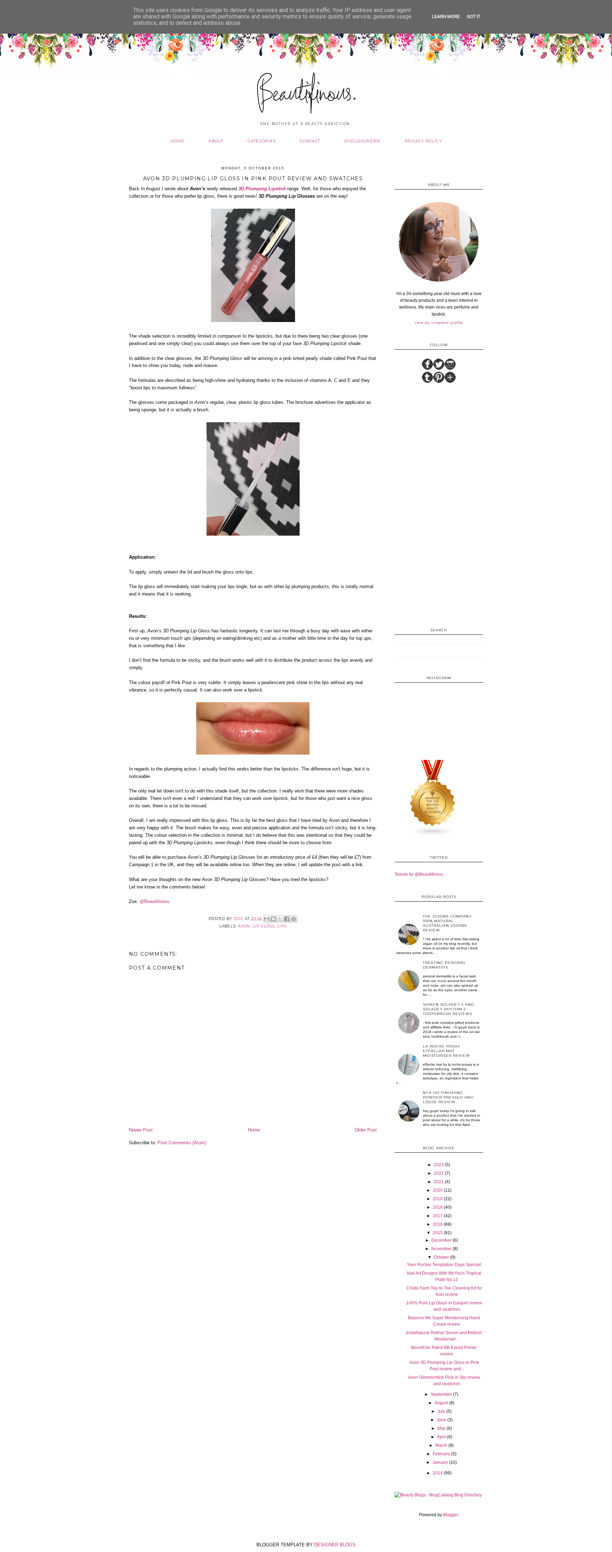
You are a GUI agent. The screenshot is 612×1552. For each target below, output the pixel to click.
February (441, 1453)
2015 (438, 1232)
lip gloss (263, 926)
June (441, 1419)
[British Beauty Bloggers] (433, 835)
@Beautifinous (155, 901)
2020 (438, 1190)
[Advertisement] (439, 504)
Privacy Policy (423, 141)
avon (244, 926)
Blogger (450, 1514)
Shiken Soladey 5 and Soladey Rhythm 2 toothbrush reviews (448, 1009)
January (440, 1462)
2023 (439, 1164)
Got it (473, 16)
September (441, 1394)
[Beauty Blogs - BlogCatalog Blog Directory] (438, 1494)
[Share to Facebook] (286, 918)
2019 (438, 1198)
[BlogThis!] (273, 918)
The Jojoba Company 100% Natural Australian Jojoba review (447, 923)
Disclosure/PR (362, 141)
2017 (438, 1215)
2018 (438, 1207)
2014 (438, 1473)
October (441, 1257)
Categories (262, 141)
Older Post (366, 1130)
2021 (439, 1181)
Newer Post (141, 1130)
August (441, 1402)
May (441, 1428)
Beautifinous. (306, 95)
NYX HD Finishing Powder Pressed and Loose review (448, 1097)
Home (177, 141)
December (441, 1240)
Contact (310, 141)
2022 (439, 1173)
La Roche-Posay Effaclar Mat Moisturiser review (446, 1051)
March (441, 1445)
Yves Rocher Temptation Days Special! (444, 1264)
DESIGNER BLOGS (335, 1544)
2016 (438, 1224)
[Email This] (266, 918)
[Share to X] (280, 918)
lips (281, 926)
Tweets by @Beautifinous (419, 874)
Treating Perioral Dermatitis (444, 965)
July (441, 1411)
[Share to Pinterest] (293, 918)
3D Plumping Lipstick (262, 188)
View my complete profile (439, 322)
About (216, 141)
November (441, 1248)
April (441, 1436)
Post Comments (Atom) (182, 1142)
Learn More (446, 16)
